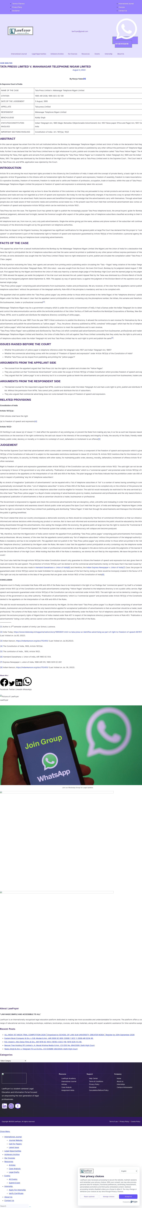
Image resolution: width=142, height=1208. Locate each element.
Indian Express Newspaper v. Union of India (104, 567)
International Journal (19, 54)
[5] (99, 439)
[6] (1, 657)
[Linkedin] (4, 1106)
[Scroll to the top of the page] (0, 1128)
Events (97, 54)
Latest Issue (14, 1147)
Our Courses (72, 54)
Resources (86, 54)
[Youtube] (18, 1106)
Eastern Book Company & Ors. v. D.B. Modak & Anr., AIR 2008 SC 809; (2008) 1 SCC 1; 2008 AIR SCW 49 (48, 1038)
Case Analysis (6, 63)
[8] (103, 574)
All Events (13, 1179)
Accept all (128, 1196)
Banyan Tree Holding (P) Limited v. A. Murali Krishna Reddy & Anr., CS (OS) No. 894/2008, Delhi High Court (49, 1045)
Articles (12, 1165)
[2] (1, 632)
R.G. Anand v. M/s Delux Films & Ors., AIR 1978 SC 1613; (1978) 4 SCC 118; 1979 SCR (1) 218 (43, 1042)
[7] (124, 567)
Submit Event (14, 1183)
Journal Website (15, 1140)
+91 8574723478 (121, 44)
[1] (1, 627)
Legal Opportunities (39, 54)
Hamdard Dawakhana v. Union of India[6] (53, 567)
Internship (108, 54)
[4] (36, 421)
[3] (1, 641)
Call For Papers (15, 1144)
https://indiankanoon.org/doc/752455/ (32, 641)
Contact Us (9, 1200)
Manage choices (108, 1196)
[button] (4, 684)
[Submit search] (30, 1206)
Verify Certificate (16, 1193)
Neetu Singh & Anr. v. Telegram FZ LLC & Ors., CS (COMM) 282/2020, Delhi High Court (41, 1049)
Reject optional (89, 1196)
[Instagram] (11, 1106)
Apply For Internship (17, 1190)
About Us (120, 54)
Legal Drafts (14, 1172)
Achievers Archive (57, 54)
